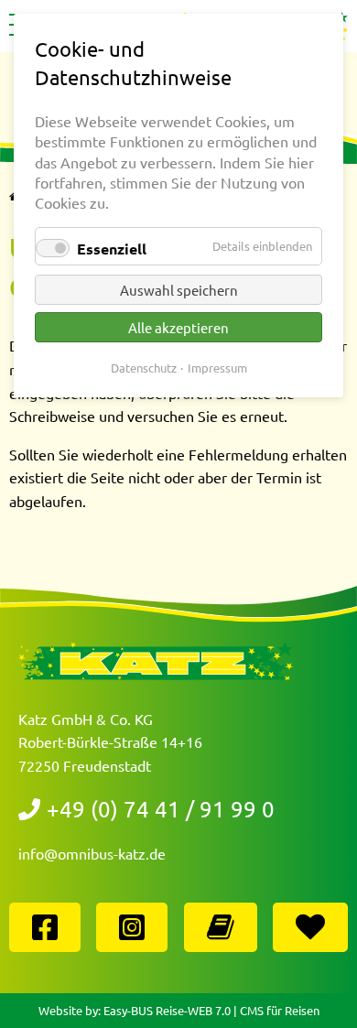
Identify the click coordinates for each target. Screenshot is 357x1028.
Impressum (217, 367)
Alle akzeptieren (178, 327)
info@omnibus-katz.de (92, 853)
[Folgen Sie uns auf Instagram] (132, 930)
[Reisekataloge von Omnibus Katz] (220, 930)
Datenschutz (144, 367)
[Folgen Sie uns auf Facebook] (45, 930)
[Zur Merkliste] (310, 930)
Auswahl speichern (179, 289)
